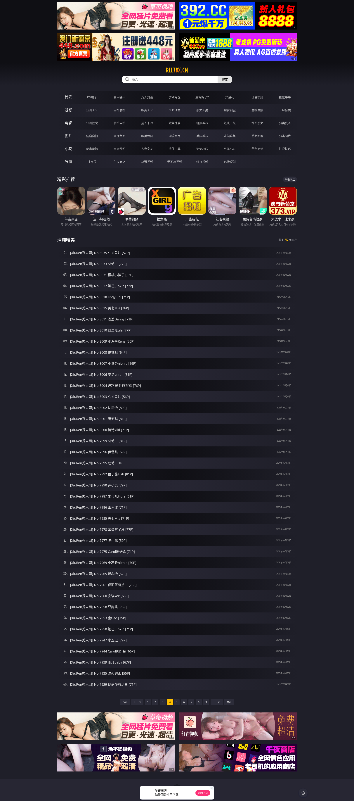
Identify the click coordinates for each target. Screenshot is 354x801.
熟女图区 (257, 136)
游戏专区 (175, 97)
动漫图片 (175, 136)
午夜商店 (119, 162)
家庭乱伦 (119, 149)
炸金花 (229, 97)
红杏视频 (202, 162)
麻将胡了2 (202, 97)
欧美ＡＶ (147, 110)
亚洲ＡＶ (92, 110)
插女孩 (92, 162)
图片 (68, 135)
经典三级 (230, 123)
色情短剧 (230, 162)
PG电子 (92, 97)
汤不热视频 (174, 162)
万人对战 (147, 97)
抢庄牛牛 (285, 97)
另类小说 (230, 149)
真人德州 (119, 97)
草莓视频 (147, 162)
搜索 (225, 79)
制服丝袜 (202, 123)
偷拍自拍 (119, 123)
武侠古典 (175, 149)
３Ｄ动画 (175, 110)
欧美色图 (147, 136)
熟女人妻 (202, 110)
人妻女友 (147, 149)
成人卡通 (147, 123)
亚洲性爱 (92, 123)
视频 (68, 110)
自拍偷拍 (119, 110)
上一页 (137, 702)
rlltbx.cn (177, 70)
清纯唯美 (230, 136)
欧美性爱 (175, 123)
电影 (68, 122)
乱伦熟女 (257, 123)
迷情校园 (202, 149)
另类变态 (285, 123)
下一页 (217, 702)
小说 (68, 148)
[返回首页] (303, 792)
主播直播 (257, 110)
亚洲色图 (119, 136)
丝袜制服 (230, 110)
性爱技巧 (285, 149)
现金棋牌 (257, 97)
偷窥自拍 (92, 136)
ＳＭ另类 (285, 110)
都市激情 (92, 149)
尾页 (229, 702)
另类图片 (285, 136)
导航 (68, 161)
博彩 (68, 97)
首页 (125, 702)
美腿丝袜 (202, 136)
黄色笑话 (257, 149)
